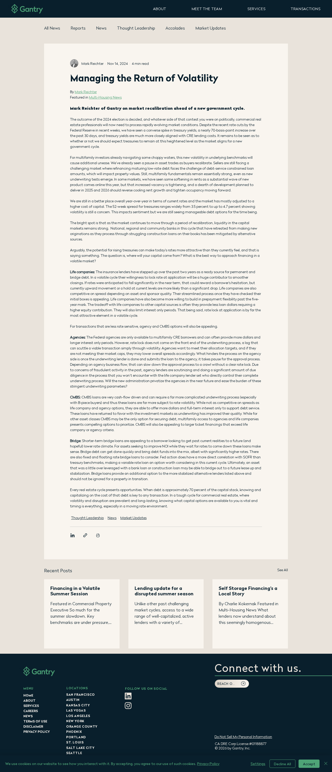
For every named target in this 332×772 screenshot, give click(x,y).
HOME (28, 695)
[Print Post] (97, 535)
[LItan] (128, 696)
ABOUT (29, 700)
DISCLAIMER (33, 726)
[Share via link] (85, 535)
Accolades (175, 28)
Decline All (282, 764)
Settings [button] (258, 763)
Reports (78, 28)
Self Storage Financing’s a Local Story (248, 590)
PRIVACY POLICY (36, 732)
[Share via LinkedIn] (72, 535)
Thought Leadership (136, 28)
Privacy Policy (208, 763)
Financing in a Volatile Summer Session (75, 590)
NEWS (28, 716)
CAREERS (30, 711)
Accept (309, 764)
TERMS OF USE (35, 721)
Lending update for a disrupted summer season (164, 590)
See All (282, 570)
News (101, 28)
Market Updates (210, 28)
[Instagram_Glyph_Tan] (128, 705)
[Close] (326, 764)
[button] (159, 8)
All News (52, 28)
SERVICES (31, 706)
